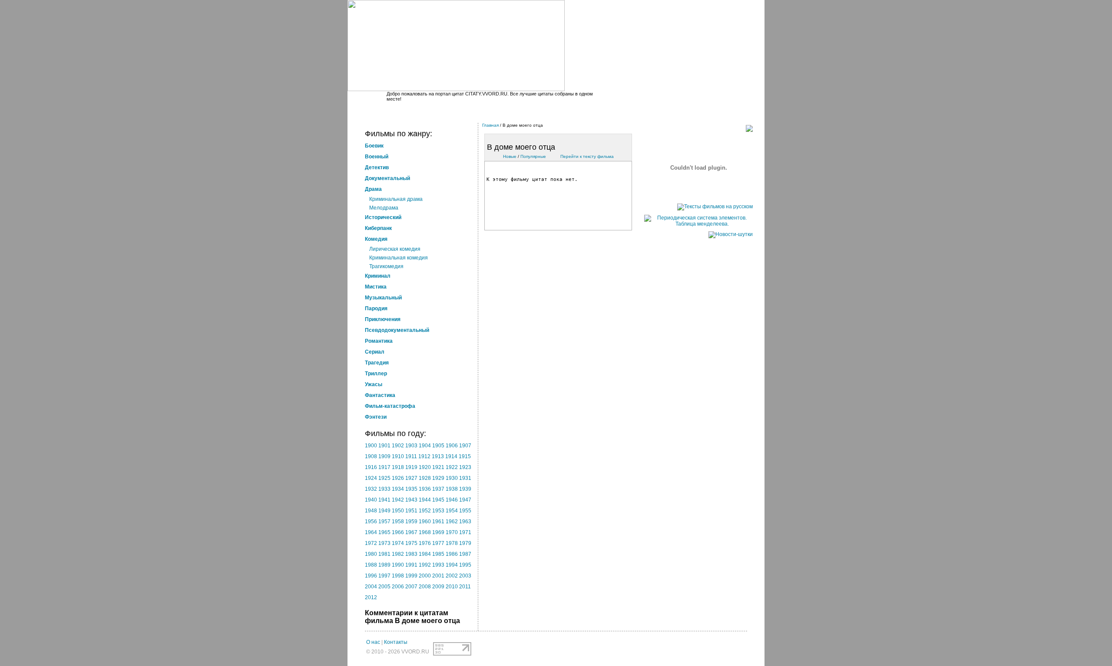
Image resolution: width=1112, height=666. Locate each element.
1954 (452, 511)
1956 (371, 521)
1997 (384, 576)
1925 (384, 478)
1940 (371, 500)
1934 (398, 489)
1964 (371, 532)
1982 (398, 554)
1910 (398, 456)
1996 (371, 576)
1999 (411, 576)
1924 (371, 478)
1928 (425, 478)
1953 (438, 511)
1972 (371, 543)
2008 (425, 587)
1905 (438, 446)
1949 (384, 511)
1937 (438, 489)
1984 (425, 554)
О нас (373, 642)
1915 (465, 456)
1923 (465, 467)
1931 (465, 478)
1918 (398, 467)
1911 (411, 456)
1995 (465, 565)
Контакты (395, 642)
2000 (425, 576)
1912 (424, 456)
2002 (452, 576)
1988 (371, 565)
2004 (371, 587)
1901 (384, 446)
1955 (465, 511)
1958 (398, 521)
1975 (411, 543)
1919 (411, 467)
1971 (465, 532)
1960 (425, 521)
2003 (465, 576)
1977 (438, 543)
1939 (465, 489)
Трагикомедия (386, 266)
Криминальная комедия (398, 258)
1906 (452, 446)
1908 (371, 456)
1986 (452, 554)
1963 (465, 521)
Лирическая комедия (394, 249)
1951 (411, 511)
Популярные (533, 156)
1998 (398, 576)
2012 (371, 597)
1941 (384, 500)
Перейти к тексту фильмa (587, 156)
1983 (411, 554)
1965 (384, 532)
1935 (411, 489)
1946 (452, 500)
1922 (452, 467)
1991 (411, 565)
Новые (509, 156)
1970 (452, 532)
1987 (465, 554)
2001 (438, 576)
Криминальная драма (396, 199)
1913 (438, 456)
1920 (425, 467)
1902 (398, 446)
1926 (398, 478)
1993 (438, 565)
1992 (425, 565)
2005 (384, 587)
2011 (465, 587)
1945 (438, 500)
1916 (371, 467)
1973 (384, 543)
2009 (438, 587)
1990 (398, 565)
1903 (411, 446)
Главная (490, 125)
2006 (398, 587)
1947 (465, 500)
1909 (384, 456)
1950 (398, 511)
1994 (452, 565)
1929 (438, 478)
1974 (398, 543)
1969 (438, 532)
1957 (384, 521)
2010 (452, 587)
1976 (425, 543)
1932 (371, 489)
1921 (438, 467)
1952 (425, 511)
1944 (425, 500)
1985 (438, 554)
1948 (371, 511)
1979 (465, 543)
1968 (425, 532)
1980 (371, 554)
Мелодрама (383, 208)
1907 (465, 446)
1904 (425, 446)
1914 (451, 456)
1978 (452, 543)
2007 (411, 587)
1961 (438, 521)
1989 (384, 565)
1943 (411, 500)
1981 (384, 554)
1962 (452, 521)
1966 (398, 532)
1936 (425, 489)
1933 (384, 489)
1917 (384, 467)
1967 (411, 532)
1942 (398, 500)
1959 (411, 521)
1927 (411, 478)
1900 (371, 446)
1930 (452, 478)
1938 (452, 489)
